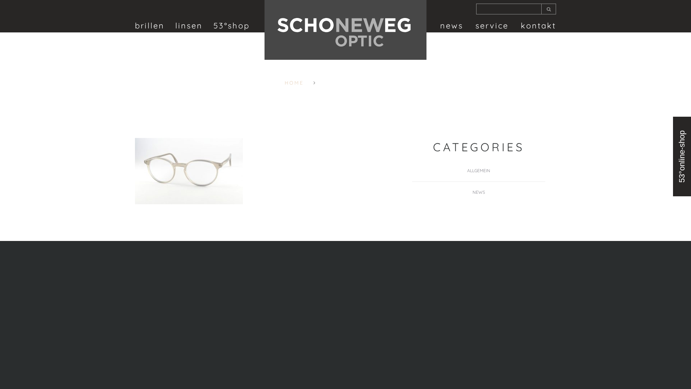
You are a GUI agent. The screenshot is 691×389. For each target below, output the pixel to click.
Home (294, 83)
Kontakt (538, 26)
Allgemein (478, 170)
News (451, 26)
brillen (149, 26)
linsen (189, 26)
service (492, 26)
